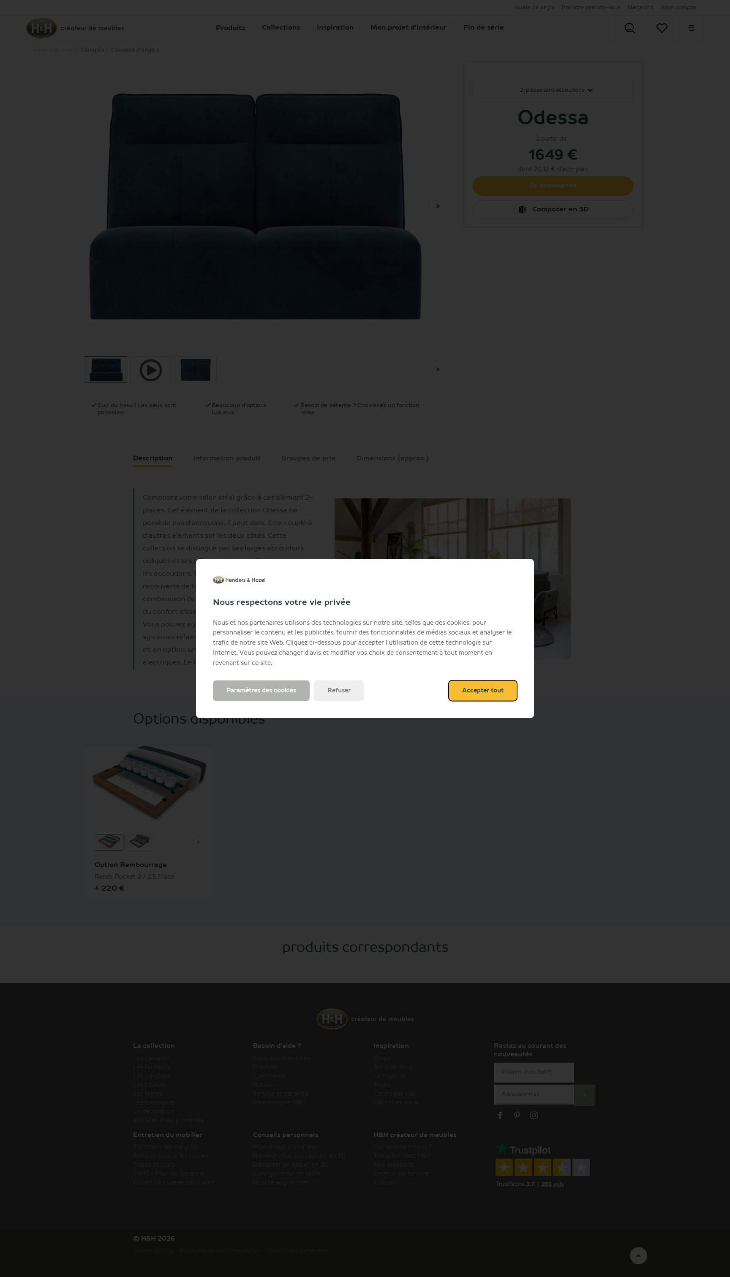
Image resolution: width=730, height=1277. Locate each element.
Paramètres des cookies (261, 691)
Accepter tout (483, 691)
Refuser (339, 691)
